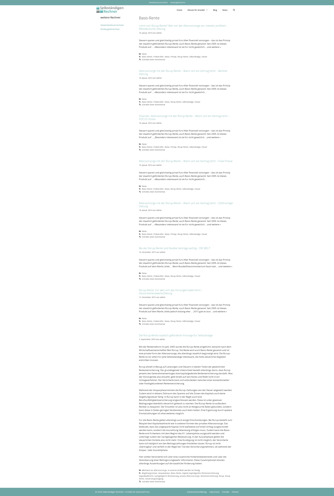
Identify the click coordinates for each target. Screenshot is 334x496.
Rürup (221, 476)
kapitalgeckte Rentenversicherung (204, 473)
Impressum (214, 492)
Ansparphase (164, 473)
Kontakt (225, 492)
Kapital (185, 473)
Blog (215, 10)
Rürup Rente (182, 56)
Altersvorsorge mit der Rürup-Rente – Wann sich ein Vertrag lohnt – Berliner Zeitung (183, 72)
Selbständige (195, 56)
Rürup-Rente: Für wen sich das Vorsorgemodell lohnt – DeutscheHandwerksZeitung (171, 291)
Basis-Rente (147, 56)
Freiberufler (158, 56)
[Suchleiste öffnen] (234, 10)
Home (179, 10)
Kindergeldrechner (177, 2)
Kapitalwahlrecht (146, 476)
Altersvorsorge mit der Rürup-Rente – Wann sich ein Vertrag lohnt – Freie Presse (185, 161)
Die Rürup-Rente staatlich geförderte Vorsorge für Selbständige (176, 335)
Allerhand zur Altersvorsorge (154, 470)
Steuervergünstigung (154, 478)
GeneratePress (143, 492)
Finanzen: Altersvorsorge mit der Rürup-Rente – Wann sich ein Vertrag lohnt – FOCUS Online (184, 117)
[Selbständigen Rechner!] (110, 9)
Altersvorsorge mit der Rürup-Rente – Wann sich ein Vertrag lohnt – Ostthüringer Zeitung (186, 204)
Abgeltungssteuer (149, 473)
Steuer (204, 56)
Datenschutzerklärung (197, 492)
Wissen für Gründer (196, 10)
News (225, 10)
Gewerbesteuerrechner (158, 2)
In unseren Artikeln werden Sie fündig (184, 470)
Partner (235, 492)
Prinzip (173, 56)
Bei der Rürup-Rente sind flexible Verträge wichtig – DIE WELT (174, 248)
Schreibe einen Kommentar (153, 59)
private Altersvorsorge (189, 476)
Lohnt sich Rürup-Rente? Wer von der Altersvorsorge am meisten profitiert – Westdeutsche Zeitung (183, 27)
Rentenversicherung (209, 476)
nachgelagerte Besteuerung (166, 476)
